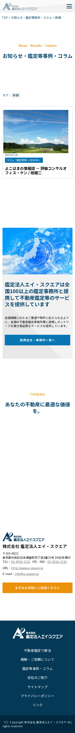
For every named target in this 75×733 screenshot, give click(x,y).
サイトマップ (37, 686)
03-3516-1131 (20, 562)
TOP (5, 17)
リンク (37, 704)
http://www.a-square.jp (27, 568)
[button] (69, 6)
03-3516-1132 (57, 562)
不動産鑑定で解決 (37, 650)
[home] (20, 6)
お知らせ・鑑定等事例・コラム (31, 17)
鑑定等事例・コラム (37, 668)
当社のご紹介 (37, 677)
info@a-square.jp (27, 574)
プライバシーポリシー (37, 695)
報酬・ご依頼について (37, 659)
